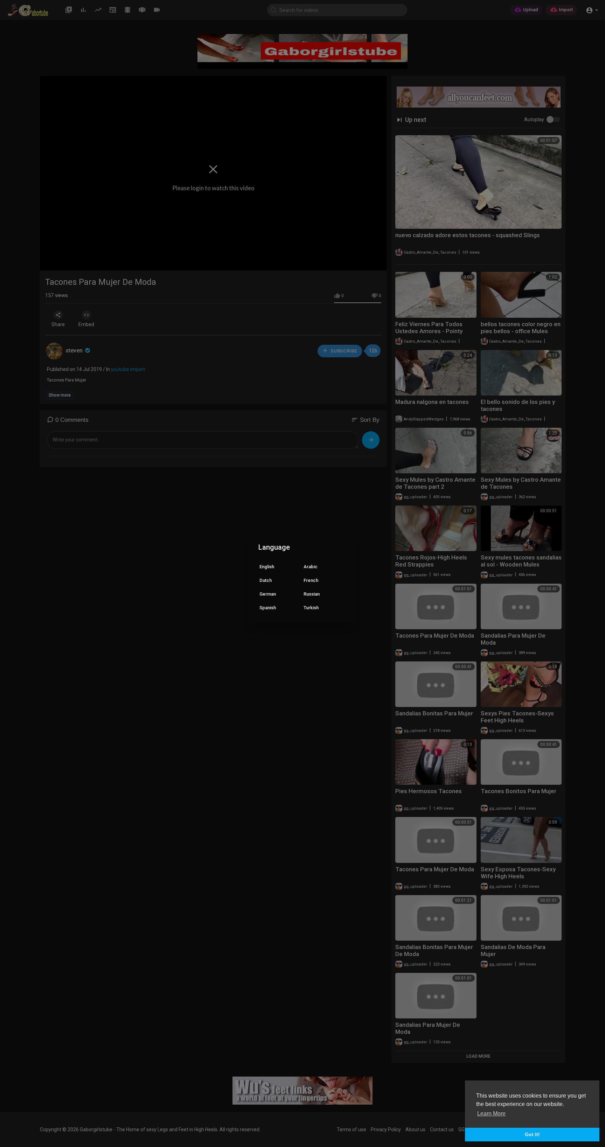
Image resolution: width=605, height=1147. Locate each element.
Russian (312, 594)
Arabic (311, 566)
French (311, 580)
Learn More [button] (491, 1114)
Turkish (311, 607)
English (266, 566)
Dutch (265, 580)
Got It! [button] (532, 1134)
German (267, 594)
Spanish (267, 607)
